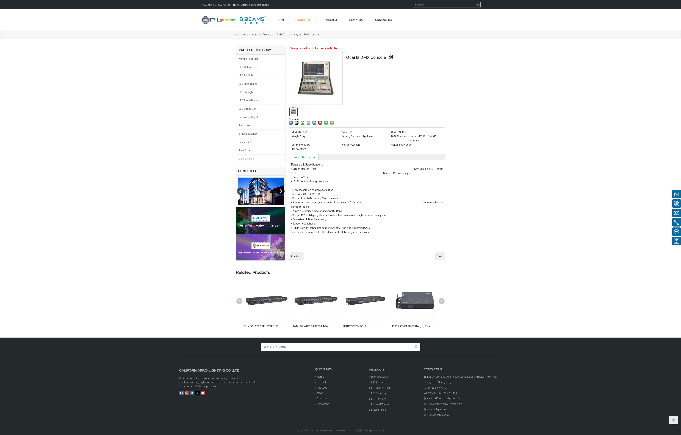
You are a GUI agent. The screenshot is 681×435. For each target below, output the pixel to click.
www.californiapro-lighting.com (444, 398)
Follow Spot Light (248, 117)
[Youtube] (203, 393)
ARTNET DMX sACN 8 (354, 326)
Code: (394, 132)
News (320, 393)
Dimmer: (296, 144)
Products (322, 382)
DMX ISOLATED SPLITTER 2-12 (261, 326)
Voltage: (395, 144)
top (673, 419)
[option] (261, 191)
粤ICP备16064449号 (374, 430)
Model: (295, 132)
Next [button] (281, 191)
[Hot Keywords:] (477, 4)
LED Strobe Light (248, 108)
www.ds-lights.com (437, 409)
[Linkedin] (192, 393)
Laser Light (245, 142)
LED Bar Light (246, 92)
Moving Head (378, 409)
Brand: (345, 132)
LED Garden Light (380, 388)
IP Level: (296, 149)
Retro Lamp (245, 125)
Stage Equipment (248, 133)
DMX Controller (379, 377)
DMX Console (246, 158)
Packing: (346, 136)
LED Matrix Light (248, 83)
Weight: (296, 136)
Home (320, 376)
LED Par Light (246, 75)
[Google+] (187, 393)
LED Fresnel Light (248, 100)
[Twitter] (197, 393)
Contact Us (323, 404)
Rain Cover (245, 150)
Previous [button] (240, 191)
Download (322, 398)
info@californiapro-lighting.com (253, 5)
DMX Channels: (399, 136)
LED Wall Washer (248, 67)
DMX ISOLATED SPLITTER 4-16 (310, 326)
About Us (322, 387)
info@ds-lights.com (438, 415)
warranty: (347, 144)
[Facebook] (181, 393)
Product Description (304, 157)
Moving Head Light (249, 58)
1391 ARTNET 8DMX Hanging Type (411, 326)
